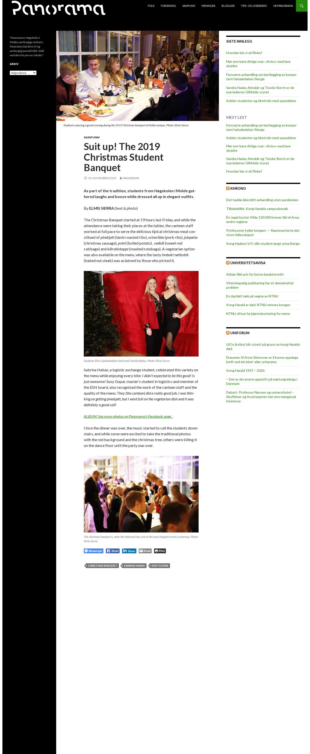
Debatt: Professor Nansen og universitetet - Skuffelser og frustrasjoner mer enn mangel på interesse (261, 396)
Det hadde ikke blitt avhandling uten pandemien (262, 200)
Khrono (238, 188)
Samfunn (188, 5)
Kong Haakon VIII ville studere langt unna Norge (263, 243)
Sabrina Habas (134, 565)
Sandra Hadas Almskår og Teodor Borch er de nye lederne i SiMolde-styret (260, 90)
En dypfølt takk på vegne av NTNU (252, 296)
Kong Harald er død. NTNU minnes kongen (258, 305)
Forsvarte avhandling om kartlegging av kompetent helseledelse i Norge (261, 76)
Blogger (228, 5)
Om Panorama (283, 5)
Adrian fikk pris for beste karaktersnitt (255, 274)
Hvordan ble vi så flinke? (244, 53)
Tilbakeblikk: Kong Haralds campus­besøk (257, 208)
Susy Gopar (160, 565)
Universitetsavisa (247, 263)
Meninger (208, 5)
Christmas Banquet (102, 565)
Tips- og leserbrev (254, 5)
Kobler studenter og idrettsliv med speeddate (261, 101)
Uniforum (239, 333)
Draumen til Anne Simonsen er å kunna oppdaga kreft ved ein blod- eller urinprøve (262, 359)
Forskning (168, 5)
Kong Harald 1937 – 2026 (245, 370)
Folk (151, 5)
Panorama (131, 178)
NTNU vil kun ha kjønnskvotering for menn (258, 313)
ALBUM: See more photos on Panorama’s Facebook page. (128, 416)
